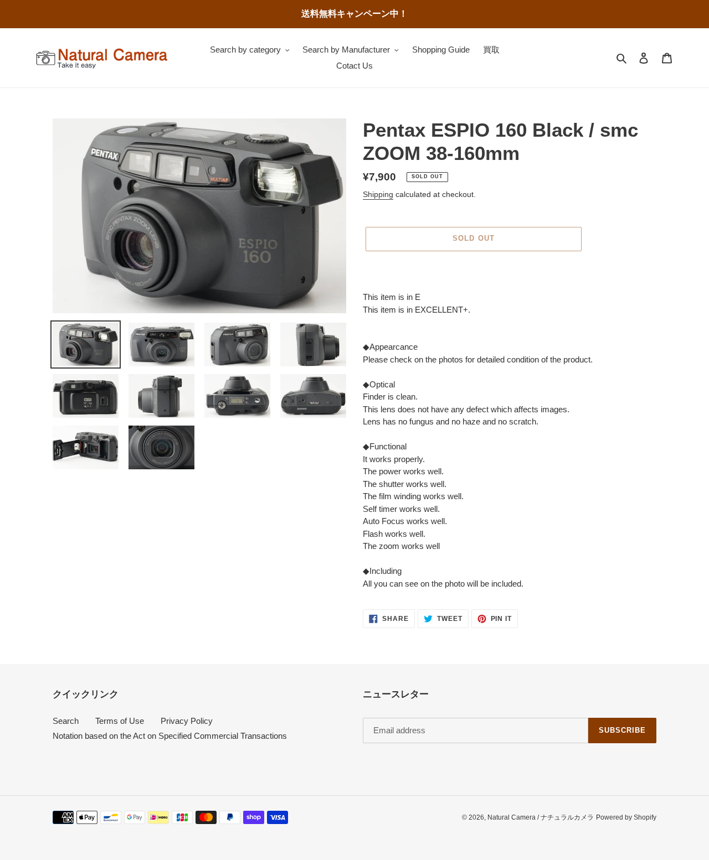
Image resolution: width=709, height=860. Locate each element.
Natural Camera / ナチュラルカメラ (540, 817)
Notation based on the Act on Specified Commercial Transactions (170, 735)
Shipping (378, 194)
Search (66, 721)
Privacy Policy (187, 721)
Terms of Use (119, 721)
